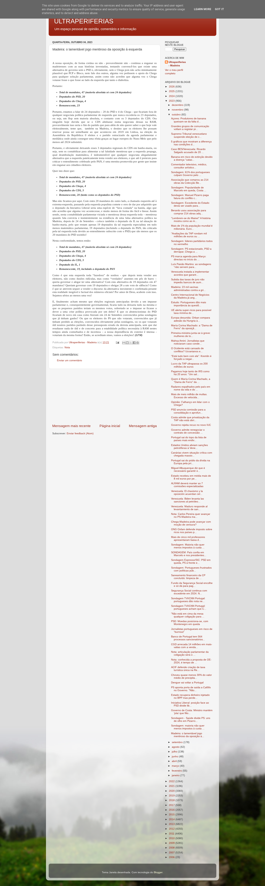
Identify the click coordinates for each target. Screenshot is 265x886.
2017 (172, 805)
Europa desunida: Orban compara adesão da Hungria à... (190, 319)
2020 (172, 791)
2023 (172, 101)
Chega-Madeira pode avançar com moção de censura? (191, 523)
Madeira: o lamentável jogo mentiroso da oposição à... (187, 735)
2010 (172, 838)
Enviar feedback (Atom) (80, 433)
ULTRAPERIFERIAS (83, 21)
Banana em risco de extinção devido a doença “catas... (192, 158)
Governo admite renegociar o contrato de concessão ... (188, 431)
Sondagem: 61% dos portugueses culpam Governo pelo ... (190, 173)
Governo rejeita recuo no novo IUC (191, 425)
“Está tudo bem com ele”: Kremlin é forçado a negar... (191, 357)
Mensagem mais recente (71, 426)
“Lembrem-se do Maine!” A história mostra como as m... (191, 219)
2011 (172, 833)
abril (174, 761)
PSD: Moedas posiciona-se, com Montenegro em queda (189, 623)
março (176, 766)
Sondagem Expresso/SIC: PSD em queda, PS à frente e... (191, 561)
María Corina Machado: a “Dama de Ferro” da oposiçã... (191, 327)
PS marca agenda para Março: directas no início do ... (188, 258)
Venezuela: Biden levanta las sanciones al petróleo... (187, 500)
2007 (172, 852)
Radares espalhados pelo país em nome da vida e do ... (190, 388)
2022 (172, 781)
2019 (172, 795)
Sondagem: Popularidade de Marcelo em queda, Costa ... (188, 189)
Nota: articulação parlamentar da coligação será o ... (190, 653)
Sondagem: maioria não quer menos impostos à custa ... (187, 727)
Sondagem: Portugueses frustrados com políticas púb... (191, 569)
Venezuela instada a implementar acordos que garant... (190, 273)
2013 (172, 824)
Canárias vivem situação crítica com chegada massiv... (191, 454)
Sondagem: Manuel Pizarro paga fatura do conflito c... (190, 196)
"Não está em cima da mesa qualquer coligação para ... (187, 615)
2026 (172, 86)
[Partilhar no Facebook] (134, 342)
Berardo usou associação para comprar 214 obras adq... (188, 212)
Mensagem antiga (143, 426)
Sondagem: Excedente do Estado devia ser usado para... (190, 204)
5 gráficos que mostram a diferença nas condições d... (191, 143)
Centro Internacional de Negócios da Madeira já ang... (190, 296)
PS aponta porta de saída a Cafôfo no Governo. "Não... (191, 689)
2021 (172, 786)
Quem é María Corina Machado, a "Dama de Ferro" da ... (190, 380)
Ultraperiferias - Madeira (177, 64)
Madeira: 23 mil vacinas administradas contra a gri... (188, 288)
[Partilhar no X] (130, 342)
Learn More (202, 9)
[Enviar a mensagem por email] (124, 342)
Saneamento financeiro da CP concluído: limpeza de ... (188, 577)
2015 (172, 814)
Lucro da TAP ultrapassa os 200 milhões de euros (189, 365)
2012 (172, 828)
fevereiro (177, 770)
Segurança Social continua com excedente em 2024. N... (189, 592)
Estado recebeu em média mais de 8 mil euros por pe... (191, 477)
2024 (172, 96)
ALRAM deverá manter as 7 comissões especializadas (187, 485)
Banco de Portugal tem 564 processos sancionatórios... (188, 638)
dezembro (178, 105)
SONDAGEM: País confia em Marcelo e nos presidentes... (188, 554)
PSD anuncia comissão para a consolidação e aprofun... (188, 411)
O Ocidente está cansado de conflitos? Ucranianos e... (187, 350)
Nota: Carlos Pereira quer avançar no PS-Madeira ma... (190, 515)
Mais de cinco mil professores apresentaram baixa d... (188, 538)
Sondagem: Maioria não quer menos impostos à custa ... (187, 546)
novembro (178, 109)
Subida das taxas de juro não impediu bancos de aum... (187, 281)
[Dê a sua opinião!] (127, 342)
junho (175, 756)
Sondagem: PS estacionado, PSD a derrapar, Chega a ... (191, 250)
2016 (172, 809)
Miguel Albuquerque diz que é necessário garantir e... (188, 469)
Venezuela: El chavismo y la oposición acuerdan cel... (187, 492)
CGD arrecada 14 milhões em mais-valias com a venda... (191, 646)
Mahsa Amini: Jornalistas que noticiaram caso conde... (187, 342)
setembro (177, 742)
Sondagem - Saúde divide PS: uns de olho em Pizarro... (190, 719)
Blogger (158, 872)
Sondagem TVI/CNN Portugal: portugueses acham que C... (188, 607)
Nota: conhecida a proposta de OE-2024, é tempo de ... (191, 661)
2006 (172, 857)
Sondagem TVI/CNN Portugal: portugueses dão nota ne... (188, 600)
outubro (176, 114)
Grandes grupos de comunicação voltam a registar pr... (190, 128)
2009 (172, 843)
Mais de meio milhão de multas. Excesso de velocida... (189, 396)
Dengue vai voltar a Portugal (187, 682)
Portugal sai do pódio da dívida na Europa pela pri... (190, 462)
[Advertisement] (105, 396)
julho (175, 751)
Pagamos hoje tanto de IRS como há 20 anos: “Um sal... (190, 373)
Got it (219, 9)
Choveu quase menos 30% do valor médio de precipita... (191, 676)
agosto (176, 747)
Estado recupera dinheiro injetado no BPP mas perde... (190, 696)
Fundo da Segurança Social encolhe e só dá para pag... (192, 584)
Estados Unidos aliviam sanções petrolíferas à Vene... (189, 446)
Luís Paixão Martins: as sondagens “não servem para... (191, 265)
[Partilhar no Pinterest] (137, 342)
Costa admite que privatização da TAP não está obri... (190, 419)
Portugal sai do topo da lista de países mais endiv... (188, 439)
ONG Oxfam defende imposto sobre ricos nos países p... (191, 531)
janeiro (176, 775)
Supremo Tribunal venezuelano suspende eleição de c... (189, 135)
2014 (172, 819)
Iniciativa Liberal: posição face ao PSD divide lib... (190, 704)
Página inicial (110, 426)
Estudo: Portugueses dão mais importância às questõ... (188, 304)
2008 (172, 847)
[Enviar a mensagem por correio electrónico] (117, 342)
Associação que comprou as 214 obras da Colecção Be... (189, 181)
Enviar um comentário (69, 360)
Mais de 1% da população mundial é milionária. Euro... (192, 227)
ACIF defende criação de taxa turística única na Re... (188, 668)
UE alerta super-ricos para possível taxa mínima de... (191, 311)
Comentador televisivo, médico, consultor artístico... (189, 166)
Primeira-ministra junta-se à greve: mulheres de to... (191, 334)
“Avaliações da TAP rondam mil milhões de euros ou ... (189, 235)
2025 (172, 91)
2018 (172, 800)
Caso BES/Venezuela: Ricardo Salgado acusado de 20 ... (188, 150)
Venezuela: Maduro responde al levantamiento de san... (189, 508)
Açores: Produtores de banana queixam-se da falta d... (188, 120)
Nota (67, 347)
